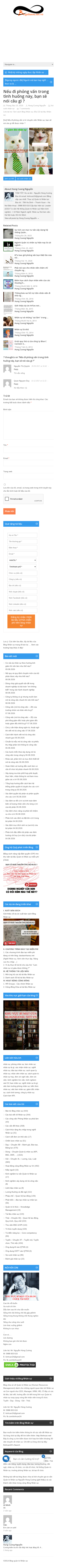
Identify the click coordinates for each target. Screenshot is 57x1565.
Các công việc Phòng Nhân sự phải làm (22, 1119)
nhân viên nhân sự (19, 1074)
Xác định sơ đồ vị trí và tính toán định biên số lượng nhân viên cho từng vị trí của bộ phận (21, 804)
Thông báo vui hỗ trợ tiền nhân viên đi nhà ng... (32, 294)
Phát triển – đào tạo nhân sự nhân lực (21, 1200)
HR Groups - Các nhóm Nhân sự (19, 984)
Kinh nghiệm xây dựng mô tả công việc (21, 1181)
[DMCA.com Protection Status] (19, 1367)
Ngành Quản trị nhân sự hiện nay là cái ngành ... (33, 243)
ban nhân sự (15, 1083)
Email (6, 458)
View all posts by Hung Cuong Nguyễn (22, 218)
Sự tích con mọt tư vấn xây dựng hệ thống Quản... (31, 231)
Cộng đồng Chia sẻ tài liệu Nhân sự (20, 987)
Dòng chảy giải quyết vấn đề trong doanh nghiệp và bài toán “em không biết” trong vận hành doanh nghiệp (20, 686)
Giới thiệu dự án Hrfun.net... (28, 305)
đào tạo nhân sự (18, 1070)
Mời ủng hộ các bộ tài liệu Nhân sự (20, 974)
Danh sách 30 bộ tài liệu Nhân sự (19, 978)
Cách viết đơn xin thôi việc (16, 1137)
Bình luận (7, 409)
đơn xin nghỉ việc (22, 1077)
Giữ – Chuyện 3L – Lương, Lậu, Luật (20, 1159)
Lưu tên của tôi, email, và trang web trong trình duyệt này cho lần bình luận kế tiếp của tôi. (27, 489)
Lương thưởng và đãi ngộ (16, 1192)
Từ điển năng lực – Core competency (21, 1233)
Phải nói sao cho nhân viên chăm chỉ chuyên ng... (31, 269)
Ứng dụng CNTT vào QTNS (17, 1251)
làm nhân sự (30, 1064)
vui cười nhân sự (24, 179)
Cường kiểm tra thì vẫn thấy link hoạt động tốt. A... (23, 1547)
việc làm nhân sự (18, 1089)
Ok (4, 1508)
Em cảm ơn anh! (9, 1528)
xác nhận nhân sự (22, 1067)
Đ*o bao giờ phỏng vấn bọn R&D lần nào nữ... (33, 256)
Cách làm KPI (9, 1096)
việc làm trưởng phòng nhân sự (16, 1086)
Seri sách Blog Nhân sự (23, 112)
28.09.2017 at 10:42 (39, 366)
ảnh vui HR (9, 179)
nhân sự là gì (8, 1067)
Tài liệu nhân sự (12, 1214)
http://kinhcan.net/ (43, 1436)
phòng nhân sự (17, 1064)
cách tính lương (13, 1092)
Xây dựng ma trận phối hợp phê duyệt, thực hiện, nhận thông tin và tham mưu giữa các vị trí (21, 776)
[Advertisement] (28, 38)
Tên (5, 445)
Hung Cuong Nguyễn (37, 105)
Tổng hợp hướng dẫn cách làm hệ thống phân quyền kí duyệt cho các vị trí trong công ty (22, 786)
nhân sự (6, 1064)
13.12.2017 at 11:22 (38, 381)
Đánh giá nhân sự (12, 1259)
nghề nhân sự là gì (30, 1083)
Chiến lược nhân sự (13, 1141)
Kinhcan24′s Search (11, 1445)
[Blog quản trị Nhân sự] (28, 10)
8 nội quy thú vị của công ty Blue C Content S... (31, 342)
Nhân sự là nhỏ (22, 329)
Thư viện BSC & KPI (13, 1225)
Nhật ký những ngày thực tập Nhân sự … (27, 72)
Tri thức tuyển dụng (13, 1229)
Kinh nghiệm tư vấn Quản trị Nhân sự (21, 1174)
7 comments (24, 108)
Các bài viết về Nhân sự (15, 1115)
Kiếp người (10, 1170)
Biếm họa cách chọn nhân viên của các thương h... (32, 281)
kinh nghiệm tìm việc (16, 1080)
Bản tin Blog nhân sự (14, 1111)
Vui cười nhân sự (12, 1255)
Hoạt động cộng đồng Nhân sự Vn (19, 1166)
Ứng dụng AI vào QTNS (15, 1247)
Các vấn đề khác (12, 1126)
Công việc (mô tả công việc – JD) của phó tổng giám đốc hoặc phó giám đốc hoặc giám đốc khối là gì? (21, 720)
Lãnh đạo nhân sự (13, 1188)
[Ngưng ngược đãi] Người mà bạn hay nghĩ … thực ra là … (27, 82)
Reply (16, 369)
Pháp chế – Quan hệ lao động (18, 1196)
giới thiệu (41, 1480)
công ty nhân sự (27, 1092)
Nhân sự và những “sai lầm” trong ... (31, 317)
